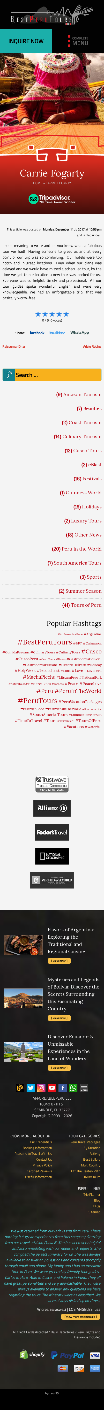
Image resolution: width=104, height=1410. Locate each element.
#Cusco (91, 651)
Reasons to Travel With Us (33, 1153)
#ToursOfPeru (88, 720)
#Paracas (58, 684)
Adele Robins (92, 346)
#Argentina (93, 634)
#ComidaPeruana (16, 652)
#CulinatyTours (68, 652)
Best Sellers (91, 1159)
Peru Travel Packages (85, 1141)
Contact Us (44, 1159)
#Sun (97, 715)
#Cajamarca (92, 643)
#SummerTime (80, 715)
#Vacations (74, 726)
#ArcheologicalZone (70, 634)
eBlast (95, 464)
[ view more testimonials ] (81, 1316)
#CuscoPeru (26, 658)
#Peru (44, 690)
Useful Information (38, 1176)
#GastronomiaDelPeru (84, 659)
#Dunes (61, 659)
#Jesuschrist (48, 670)
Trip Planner (91, 1194)
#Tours (49, 720)
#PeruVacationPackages (80, 701)
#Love (77, 670)
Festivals (92, 478)
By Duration (91, 1147)
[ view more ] (59, 960)
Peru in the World (82, 549)
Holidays (92, 507)
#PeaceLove (90, 683)
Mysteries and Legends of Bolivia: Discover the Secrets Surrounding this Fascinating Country (73, 994)
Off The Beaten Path (85, 1170)
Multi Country (90, 1165)
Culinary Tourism (82, 436)
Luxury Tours (86, 521)
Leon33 (54, 1393)
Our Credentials (41, 1141)
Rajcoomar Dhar (13, 346)
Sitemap (94, 1211)
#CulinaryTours (42, 652)
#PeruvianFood (32, 709)
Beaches (92, 408)
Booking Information (37, 1147)
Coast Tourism (85, 422)
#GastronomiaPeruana (40, 665)
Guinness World (84, 493)
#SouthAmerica (92, 709)
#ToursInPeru (65, 721)
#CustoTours (47, 659)
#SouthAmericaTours (48, 714)
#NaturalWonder (19, 684)
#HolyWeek (25, 670)
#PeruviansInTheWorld (63, 709)
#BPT (77, 643)
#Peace (71, 683)
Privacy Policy (42, 1165)
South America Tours (78, 563)
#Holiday (94, 665)
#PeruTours (37, 700)
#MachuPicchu (39, 677)
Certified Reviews (39, 1170)
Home (37, 182)
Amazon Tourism (82, 394)
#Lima (65, 670)
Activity (95, 1153)
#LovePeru (93, 670)
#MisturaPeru (67, 677)
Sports (94, 577)
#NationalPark (90, 677)
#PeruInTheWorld (78, 690)
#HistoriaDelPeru (72, 665)
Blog (97, 1200)
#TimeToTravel (28, 720)
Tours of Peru (86, 605)
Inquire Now (26, 41)
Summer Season (84, 591)
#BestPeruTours (44, 641)
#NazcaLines (40, 684)
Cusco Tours (87, 450)
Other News (88, 535)
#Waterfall (93, 727)
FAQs (96, 1206)
